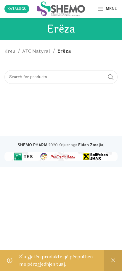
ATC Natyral (36, 51)
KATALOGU (16, 8)
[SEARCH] (111, 77)
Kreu (10, 51)
